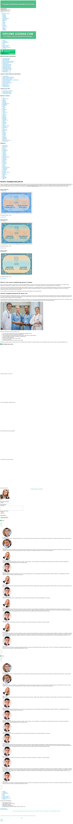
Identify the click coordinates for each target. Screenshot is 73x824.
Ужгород (4, 135)
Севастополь (5, 112)
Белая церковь (5, 127)
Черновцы (4, 126)
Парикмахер (5, 159)
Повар (4, 175)
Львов (4, 108)
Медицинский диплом (7, 71)
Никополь (4, 132)
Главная (4, 40)
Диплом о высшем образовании (8, 61)
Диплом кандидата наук (7, 65)
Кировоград (5, 104)
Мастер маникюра (6, 156)
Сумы (4, 113)
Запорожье (4, 102)
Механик (4, 158)
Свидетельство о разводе (7, 93)
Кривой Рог (5, 109)
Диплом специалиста (6, 58)
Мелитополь (5, 130)
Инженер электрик (6, 172)
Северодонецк (5, 141)
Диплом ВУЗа (5, 70)
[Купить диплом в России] (7, 54)
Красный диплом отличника (8, 62)
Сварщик (4, 151)
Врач (3, 178)
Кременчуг (5, 105)
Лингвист (4, 155)
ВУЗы (4, 43)
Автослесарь (5, 145)
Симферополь (5, 119)
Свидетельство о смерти (7, 91)
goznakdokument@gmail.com (6, 817)
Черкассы (4, 121)
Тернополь (4, 114)
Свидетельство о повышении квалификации (11, 79)
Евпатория (4, 138)
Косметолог (5, 174)
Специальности (5, 42)
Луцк (3, 128)
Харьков (4, 115)
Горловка (4, 123)
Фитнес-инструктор (6, 167)
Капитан (4, 173)
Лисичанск (5, 139)
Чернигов (4, 116)
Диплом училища (6, 85)
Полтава (4, 111)
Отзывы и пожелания (6, 47)
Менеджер (4, 157)
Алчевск (4, 136)
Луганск (4, 107)
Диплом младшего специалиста (8, 77)
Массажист (5, 147)
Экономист (5, 153)
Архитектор (5, 169)
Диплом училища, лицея (7, 78)
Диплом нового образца (7, 64)
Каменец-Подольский (7, 140)
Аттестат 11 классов (6, 81)
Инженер (4, 171)
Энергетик (4, 154)
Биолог (4, 165)
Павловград (5, 137)
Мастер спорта (5, 146)
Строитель (4, 166)
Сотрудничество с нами (7, 69)
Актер (4, 148)
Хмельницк (5, 122)
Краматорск (5, 129)
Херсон (4, 120)
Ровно (4, 124)
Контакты (4, 48)
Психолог (4, 161)
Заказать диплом (3, 808)
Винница (4, 100)
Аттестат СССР (5, 83)
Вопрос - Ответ (5, 46)
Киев (2, 13)
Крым (4, 106)
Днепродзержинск (6, 125)
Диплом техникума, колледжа (8, 76)
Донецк (4, 99)
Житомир (4, 101)
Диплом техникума (6, 84)
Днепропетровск (6, 98)
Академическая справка (7, 68)
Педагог (4, 160)
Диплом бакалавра (6, 59)
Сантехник (5, 163)
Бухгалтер (4, 170)
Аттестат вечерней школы (7, 82)
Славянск (4, 133)
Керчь (4, 131)
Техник (4, 164)
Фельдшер (4, 177)
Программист (5, 168)
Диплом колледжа (6, 86)
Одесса (4, 110)
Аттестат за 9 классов (6, 80)
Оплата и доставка (6, 45)
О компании (5, 41)
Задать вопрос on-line (4, 809)
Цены (4, 44)
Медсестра (4, 162)
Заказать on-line (3, 11)
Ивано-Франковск (6, 103)
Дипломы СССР (6, 63)
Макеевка (4, 118)
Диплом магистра (6, 60)
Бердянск (4, 134)
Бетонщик (4, 149)
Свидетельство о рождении (8, 90)
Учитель (4, 152)
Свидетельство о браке (7, 92)
